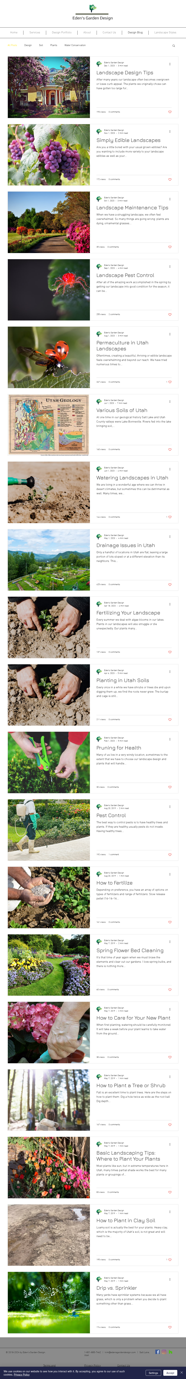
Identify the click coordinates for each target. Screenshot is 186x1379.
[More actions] (171, 64)
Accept (170, 1373)
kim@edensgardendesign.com (120, 1352)
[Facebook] (157, 1352)
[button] (173, 46)
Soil (41, 45)
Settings (153, 1373)
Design (28, 45)
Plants (53, 45)
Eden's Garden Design (92, 17)
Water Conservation (75, 45)
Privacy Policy (22, 1374)
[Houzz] (170, 1352)
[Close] (181, 1373)
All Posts (12, 45)
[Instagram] (164, 1352)
